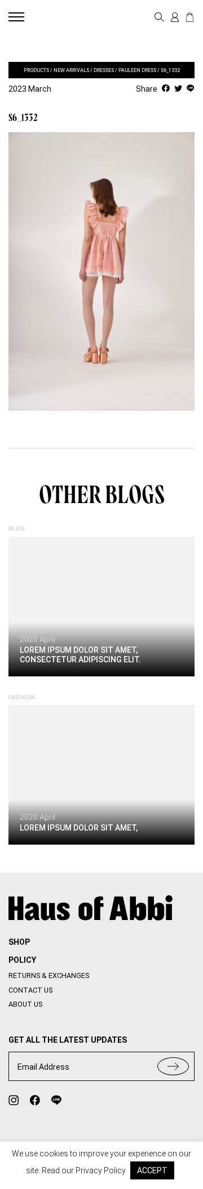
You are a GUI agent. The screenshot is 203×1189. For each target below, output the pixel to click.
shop (19, 941)
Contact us (30, 990)
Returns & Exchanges (48, 975)
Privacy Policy (101, 1170)
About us (25, 1004)
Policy (22, 959)
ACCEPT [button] (152, 1170)
